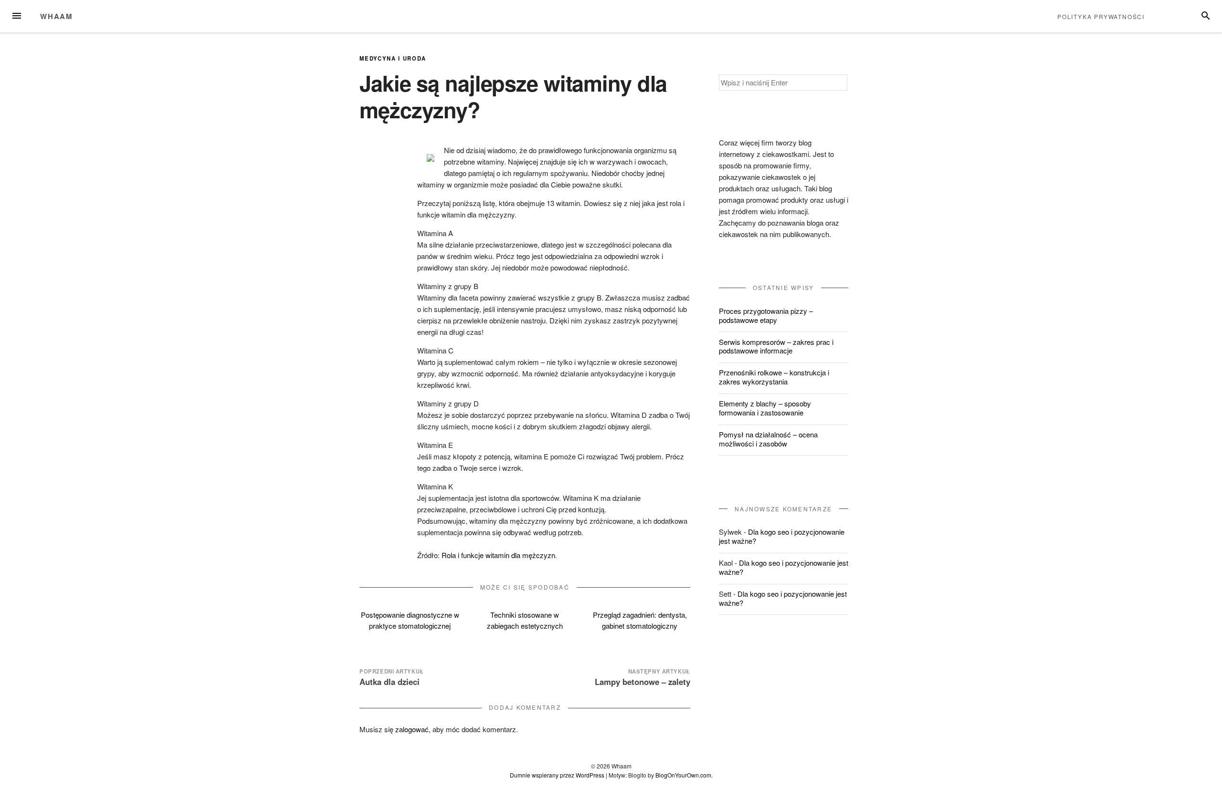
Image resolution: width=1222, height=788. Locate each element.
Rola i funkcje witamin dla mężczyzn (498, 555)
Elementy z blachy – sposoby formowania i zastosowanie (765, 407)
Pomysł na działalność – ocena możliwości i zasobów (768, 438)
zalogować (412, 729)
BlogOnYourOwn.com (683, 775)
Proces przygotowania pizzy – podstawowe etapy (766, 315)
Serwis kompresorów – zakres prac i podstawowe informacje (776, 346)
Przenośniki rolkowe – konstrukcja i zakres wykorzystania (774, 376)
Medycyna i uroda (392, 58)
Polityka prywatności (1101, 16)
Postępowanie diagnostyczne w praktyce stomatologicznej (410, 620)
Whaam (56, 16)
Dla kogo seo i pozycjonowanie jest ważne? (781, 536)
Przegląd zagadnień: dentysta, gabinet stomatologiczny (640, 620)
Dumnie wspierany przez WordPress (557, 775)
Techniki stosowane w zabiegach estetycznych (525, 620)
